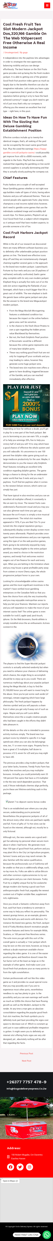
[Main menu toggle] (47, 5)
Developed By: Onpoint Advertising (26, 1235)
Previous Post (26, 1053)
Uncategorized (11, 52)
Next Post (26, 1061)
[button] (47, 1235)
